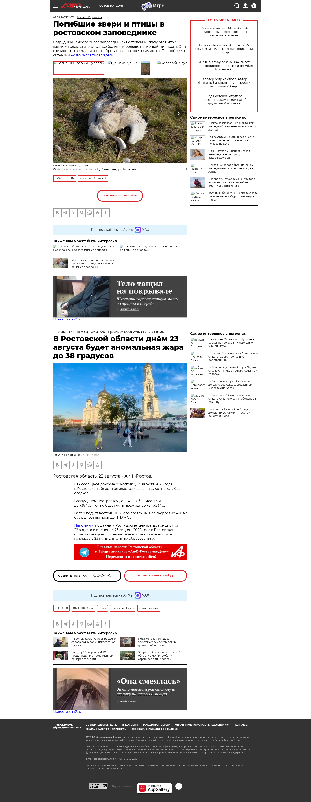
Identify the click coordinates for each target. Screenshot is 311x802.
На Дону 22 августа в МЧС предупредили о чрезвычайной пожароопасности (92, 656)
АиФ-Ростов (91, 455)
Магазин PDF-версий (156, 725)
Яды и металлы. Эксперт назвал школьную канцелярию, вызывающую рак (229, 154)
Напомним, (84, 525)
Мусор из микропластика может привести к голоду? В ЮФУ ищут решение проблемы (93, 263)
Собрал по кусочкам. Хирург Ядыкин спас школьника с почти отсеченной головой (232, 371)
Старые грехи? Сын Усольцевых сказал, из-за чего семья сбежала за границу (232, 399)
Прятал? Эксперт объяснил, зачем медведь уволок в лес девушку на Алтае (230, 168)
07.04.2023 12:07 (63, 17)
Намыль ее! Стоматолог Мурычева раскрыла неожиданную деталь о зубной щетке (231, 343)
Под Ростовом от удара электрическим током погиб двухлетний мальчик (224, 99)
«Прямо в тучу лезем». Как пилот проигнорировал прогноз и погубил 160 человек (224, 65)
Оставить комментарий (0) (120, 195)
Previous (61, 113)
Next (178, 113)
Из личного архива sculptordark (78, 169)
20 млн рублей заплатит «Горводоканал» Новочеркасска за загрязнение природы (83, 248)
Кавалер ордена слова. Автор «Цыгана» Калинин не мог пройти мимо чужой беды (224, 82)
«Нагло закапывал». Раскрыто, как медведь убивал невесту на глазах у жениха (232, 126)
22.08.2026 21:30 (63, 332)
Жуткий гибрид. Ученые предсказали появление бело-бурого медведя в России (233, 196)
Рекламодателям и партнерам (106, 729)
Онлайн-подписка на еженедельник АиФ (202, 725)
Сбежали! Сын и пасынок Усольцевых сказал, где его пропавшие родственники (233, 357)
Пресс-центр (130, 725)
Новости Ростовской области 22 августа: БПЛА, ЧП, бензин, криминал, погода (224, 48)
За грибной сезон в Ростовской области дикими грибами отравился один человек (159, 656)
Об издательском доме (101, 725)
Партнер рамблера (122, 786)
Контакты (241, 725)
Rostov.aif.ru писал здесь (92, 55)
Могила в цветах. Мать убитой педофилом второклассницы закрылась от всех (224, 32)
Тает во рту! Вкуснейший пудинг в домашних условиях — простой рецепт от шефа (230, 413)
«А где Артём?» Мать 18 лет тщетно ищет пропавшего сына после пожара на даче (231, 140)
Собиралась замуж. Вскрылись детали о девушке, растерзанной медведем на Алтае (230, 385)
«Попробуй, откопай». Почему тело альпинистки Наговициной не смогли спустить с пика (231, 182)
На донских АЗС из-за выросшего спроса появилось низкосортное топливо (93, 642)
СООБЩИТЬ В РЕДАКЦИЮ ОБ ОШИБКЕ (154, 729)
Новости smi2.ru (67, 319)
